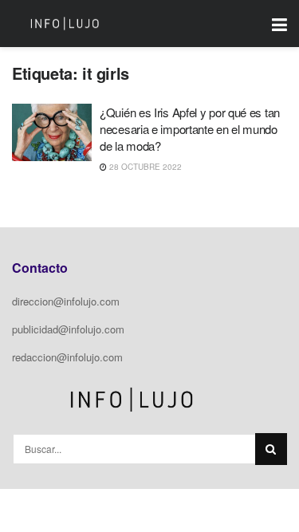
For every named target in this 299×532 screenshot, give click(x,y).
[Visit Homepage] (64, 24)
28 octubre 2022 (144, 166)
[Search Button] (271, 449)
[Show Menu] (279, 23)
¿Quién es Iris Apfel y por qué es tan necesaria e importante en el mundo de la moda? (190, 129)
